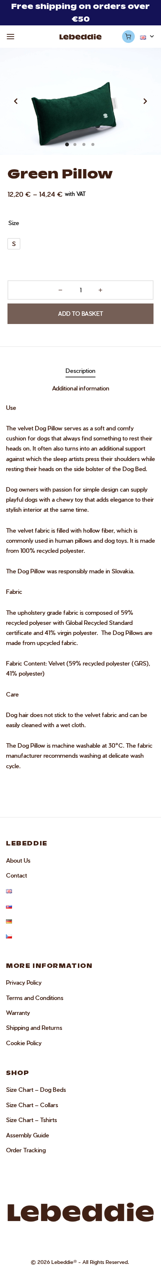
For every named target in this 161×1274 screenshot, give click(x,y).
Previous (15, 101)
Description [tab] (80, 370)
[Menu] (10, 36)
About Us (18, 860)
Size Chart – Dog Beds (36, 1089)
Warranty (18, 1012)
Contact (16, 875)
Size (13, 222)
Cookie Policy (24, 1042)
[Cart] (128, 37)
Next (145, 101)
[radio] (13, 243)
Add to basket (80, 314)
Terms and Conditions (34, 997)
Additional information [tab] (80, 388)
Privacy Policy (24, 982)
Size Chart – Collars (32, 1104)
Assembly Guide (27, 1134)
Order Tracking (26, 1149)
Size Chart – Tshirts (31, 1119)
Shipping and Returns (34, 1027)
